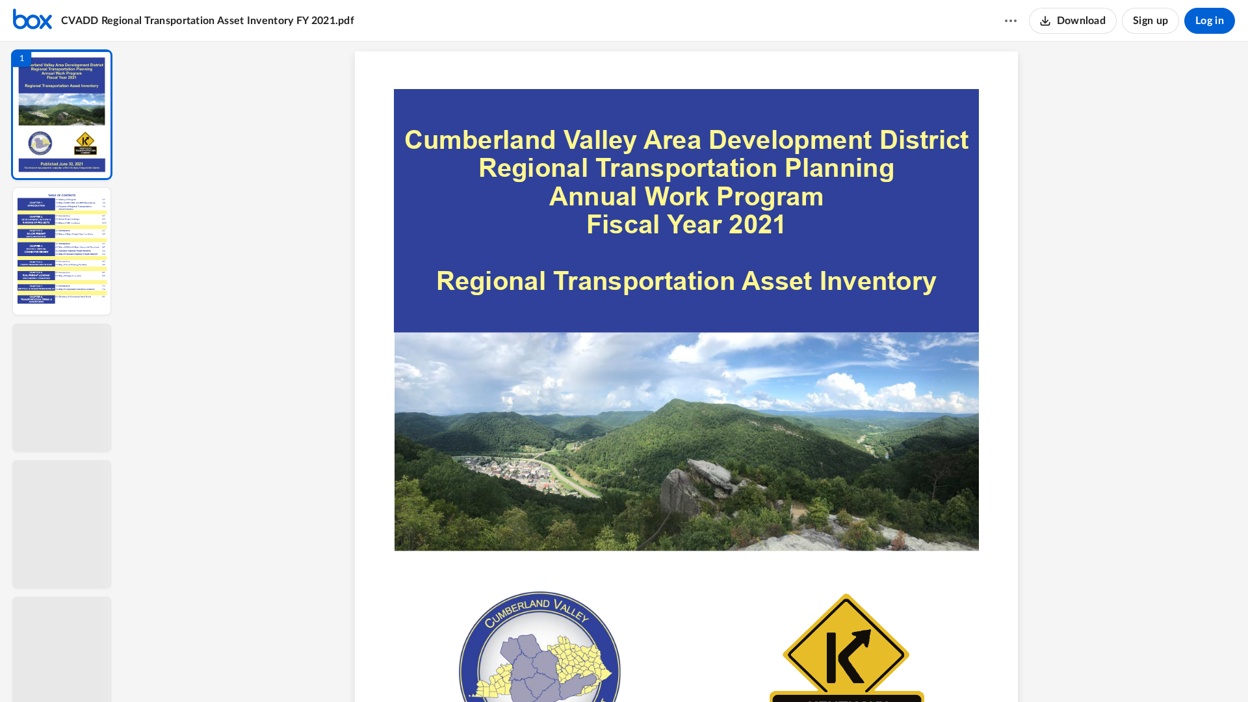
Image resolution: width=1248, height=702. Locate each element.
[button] (61, 114)
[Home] (32, 20)
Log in (1209, 21)
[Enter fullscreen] (806, 670)
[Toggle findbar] (590, 670)
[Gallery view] (782, 670)
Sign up (1150, 21)
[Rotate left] (758, 670)
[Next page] (660, 670)
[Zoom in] (732, 670)
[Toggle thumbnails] (566, 670)
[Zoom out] (688, 670)
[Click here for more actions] (1011, 21)
